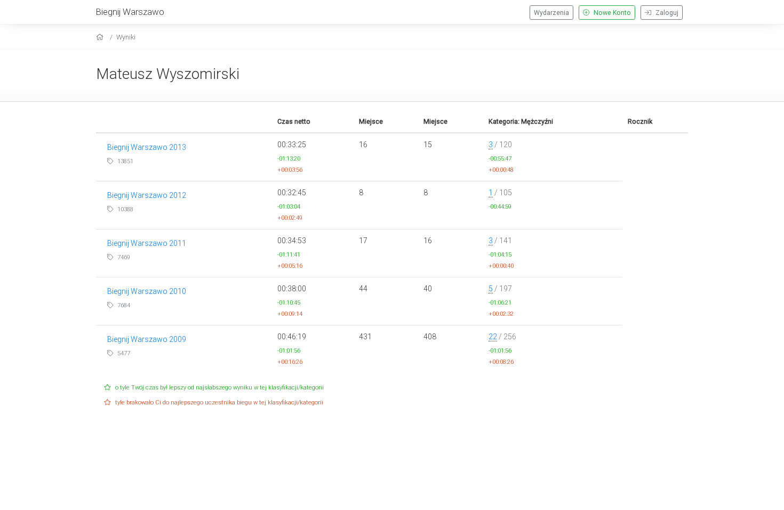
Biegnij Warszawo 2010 (146, 291)
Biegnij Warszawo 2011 (146, 243)
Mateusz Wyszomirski (167, 74)
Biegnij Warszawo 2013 (146, 147)
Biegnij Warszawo (130, 11)
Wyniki (125, 37)
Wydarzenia (551, 13)
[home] (101, 37)
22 (493, 336)
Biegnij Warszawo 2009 (146, 339)
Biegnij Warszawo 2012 (146, 195)
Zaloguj (666, 13)
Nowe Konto (611, 13)
